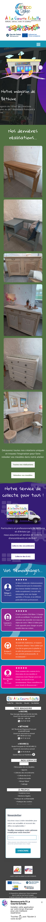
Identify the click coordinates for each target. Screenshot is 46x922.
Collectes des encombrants (24, 773)
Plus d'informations (12, 118)
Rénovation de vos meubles (24, 767)
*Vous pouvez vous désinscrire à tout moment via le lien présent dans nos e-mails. (22, 843)
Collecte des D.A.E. (24, 775)
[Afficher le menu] (38, 44)
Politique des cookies (24, 801)
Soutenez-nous (24, 793)
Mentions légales (24, 796)
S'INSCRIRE (23, 851)
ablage (24, 784)
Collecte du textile (24, 778)
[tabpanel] (23, 134)
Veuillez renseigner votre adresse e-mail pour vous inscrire (22, 831)
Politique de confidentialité (24, 799)
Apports (24, 770)
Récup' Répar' (24, 781)
